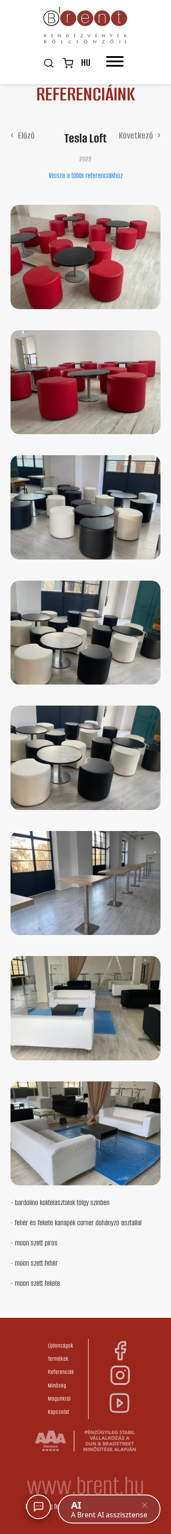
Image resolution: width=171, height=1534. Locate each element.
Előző (26, 135)
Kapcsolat (58, 1412)
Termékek (58, 1359)
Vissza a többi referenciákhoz (86, 175)
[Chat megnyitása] (38, 1507)
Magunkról (59, 1399)
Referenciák (61, 1372)
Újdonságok (60, 1345)
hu (85, 62)
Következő (136, 135)
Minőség (57, 1385)
